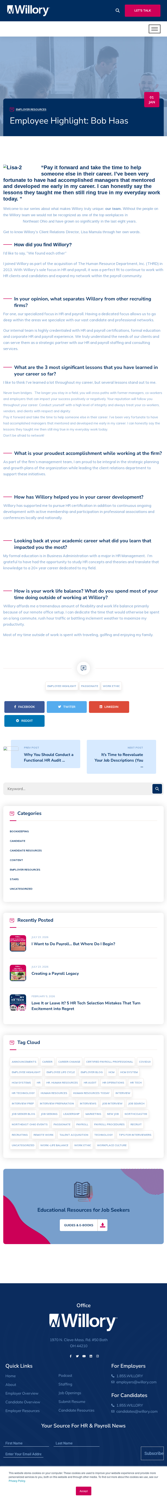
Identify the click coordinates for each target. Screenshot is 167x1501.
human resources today (91, 1093)
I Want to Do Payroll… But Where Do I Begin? (73, 944)
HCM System (129, 1072)
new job (113, 1114)
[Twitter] (77, 1356)
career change (69, 1061)
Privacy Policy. (17, 1481)
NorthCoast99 (136, 1114)
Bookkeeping (19, 831)
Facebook (26, 707)
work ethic (111, 686)
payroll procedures (109, 1124)
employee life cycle (61, 1072)
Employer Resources (31, 109)
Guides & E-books (78, 1225)
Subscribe (154, 1453)
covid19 (144, 1061)
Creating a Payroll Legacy (55, 973)
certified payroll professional (109, 1061)
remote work (43, 1134)
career (47, 1061)
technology (103, 1134)
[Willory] (29, 10)
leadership (71, 1114)
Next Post (135, 747)
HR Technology (23, 1093)
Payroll (82, 1124)
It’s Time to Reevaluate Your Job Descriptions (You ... (119, 760)
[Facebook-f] (70, 1356)
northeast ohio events (30, 1124)
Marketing (93, 1114)
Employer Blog (92, 1072)
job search (136, 1103)
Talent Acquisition (73, 1134)
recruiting (20, 1134)
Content (16, 860)
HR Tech (136, 1082)
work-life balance (54, 1145)
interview (122, 1093)
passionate (89, 686)
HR (38, 1082)
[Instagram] (97, 1356)
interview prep (23, 1103)
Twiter (69, 707)
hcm (111, 1072)
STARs (14, 879)
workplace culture (112, 1145)
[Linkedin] (91, 1356)
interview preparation (57, 1103)
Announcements (24, 1061)
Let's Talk (142, 10)
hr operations (113, 1082)
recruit (136, 1124)
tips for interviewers (135, 1134)
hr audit (90, 1082)
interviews (88, 1103)
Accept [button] (84, 1491)
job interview (112, 1103)
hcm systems (21, 1082)
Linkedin (111, 707)
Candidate (17, 841)
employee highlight (61, 686)
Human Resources (54, 1093)
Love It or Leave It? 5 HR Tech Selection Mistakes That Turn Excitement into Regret (86, 1005)
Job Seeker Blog (23, 1114)
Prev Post (31, 747)
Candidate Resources (26, 850)
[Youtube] (84, 1356)
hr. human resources (62, 1082)
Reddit (27, 721)
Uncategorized (21, 888)
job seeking (49, 1114)
